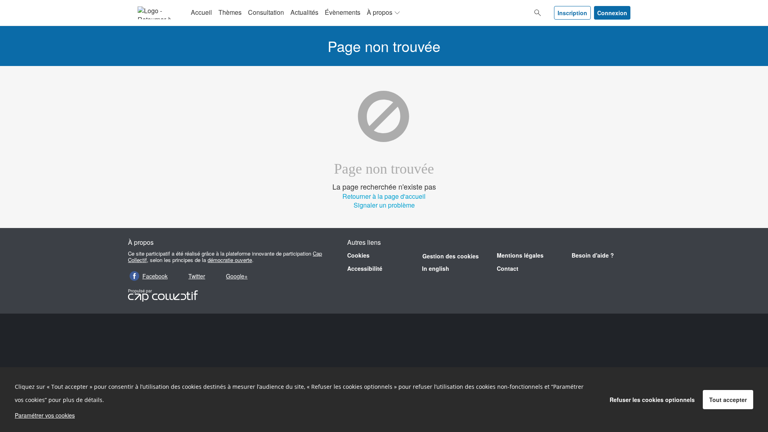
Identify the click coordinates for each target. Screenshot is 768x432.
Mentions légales (520, 255)
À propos (379, 12)
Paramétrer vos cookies (45, 415)
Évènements (342, 12)
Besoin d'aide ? (593, 255)
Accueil (201, 12)
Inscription (572, 13)
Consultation (266, 12)
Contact (507, 268)
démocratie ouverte (230, 260)
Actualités (304, 12)
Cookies (358, 255)
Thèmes (230, 12)
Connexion (612, 13)
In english (435, 268)
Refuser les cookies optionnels (652, 400)
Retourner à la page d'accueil (384, 196)
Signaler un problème (384, 205)
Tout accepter (728, 400)
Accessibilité (364, 268)
